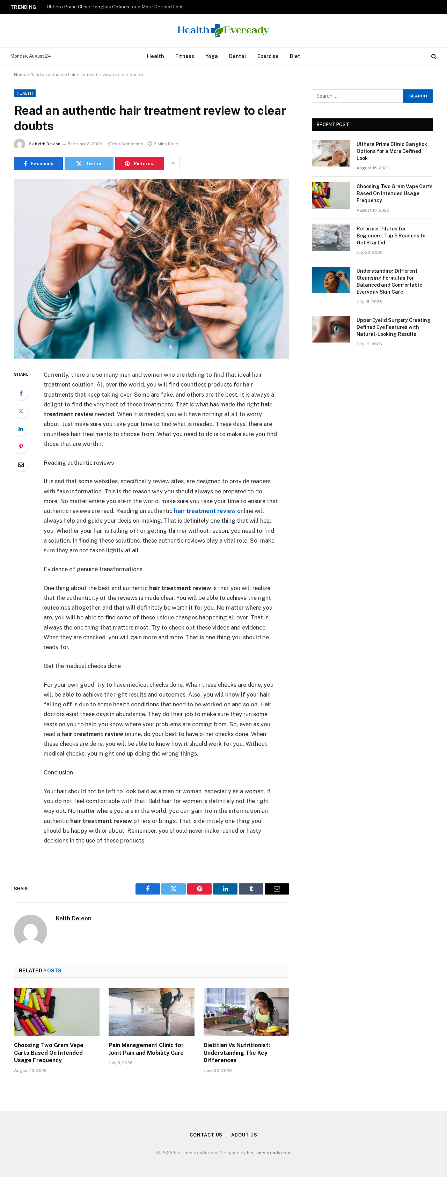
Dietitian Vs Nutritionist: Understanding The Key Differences (237, 1053)
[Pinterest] (21, 447)
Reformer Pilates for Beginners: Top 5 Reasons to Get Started (391, 235)
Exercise (268, 56)
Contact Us (206, 1135)
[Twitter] (21, 411)
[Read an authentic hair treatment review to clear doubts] (151, 269)
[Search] (433, 56)
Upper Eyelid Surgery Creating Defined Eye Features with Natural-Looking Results (394, 327)
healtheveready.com (268, 1152)
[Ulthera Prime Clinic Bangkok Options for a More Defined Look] (331, 153)
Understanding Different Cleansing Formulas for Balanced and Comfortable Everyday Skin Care (389, 281)
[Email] (21, 464)
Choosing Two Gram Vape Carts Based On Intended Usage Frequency (123, 6)
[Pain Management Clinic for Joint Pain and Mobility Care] (151, 1012)
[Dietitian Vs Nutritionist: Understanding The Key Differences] (246, 1012)
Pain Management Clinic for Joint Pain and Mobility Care (146, 1049)
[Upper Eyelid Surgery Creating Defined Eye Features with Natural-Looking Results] (331, 329)
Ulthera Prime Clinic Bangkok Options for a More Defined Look (392, 151)
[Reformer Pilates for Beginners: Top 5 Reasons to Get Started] (331, 238)
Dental (237, 56)
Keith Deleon (47, 143)
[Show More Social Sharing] (173, 163)
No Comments (129, 143)
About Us (244, 1135)
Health (155, 56)
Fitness (184, 56)
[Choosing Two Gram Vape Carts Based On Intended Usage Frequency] (57, 1012)
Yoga (211, 56)
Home (20, 74)
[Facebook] (21, 393)
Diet (295, 56)
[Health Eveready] (223, 31)
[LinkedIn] (21, 429)
